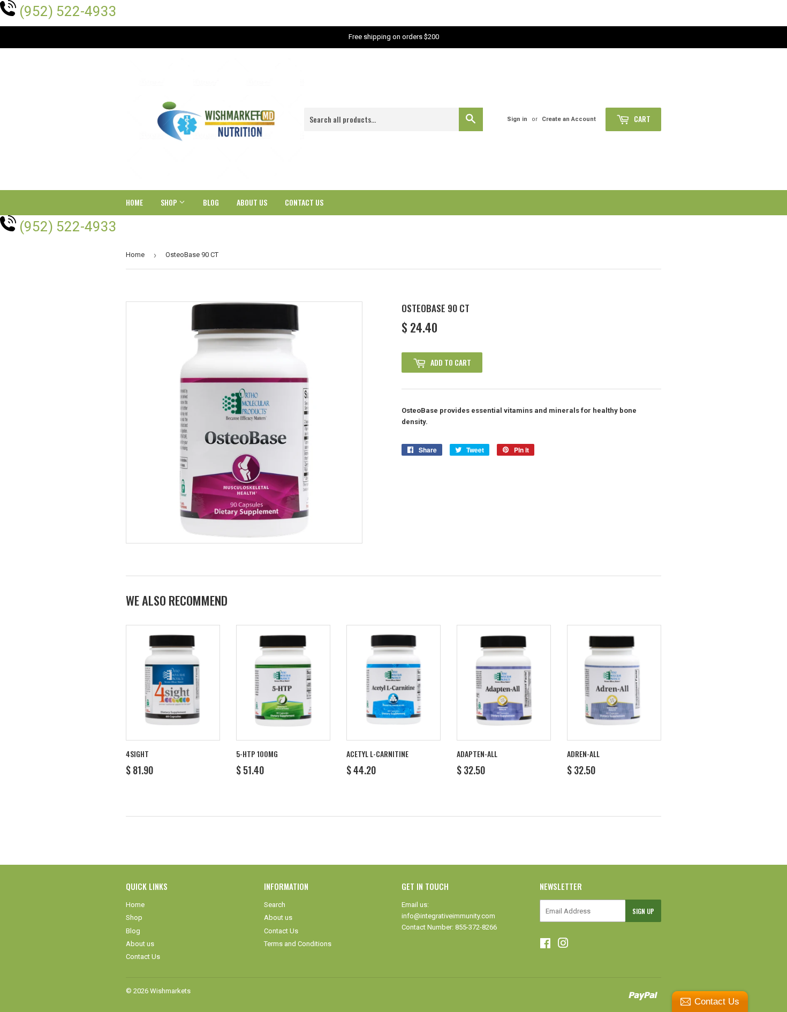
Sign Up (643, 911)
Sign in (517, 119)
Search (274, 905)
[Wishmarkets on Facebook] (545, 945)
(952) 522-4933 (68, 11)
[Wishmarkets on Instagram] (563, 945)
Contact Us (304, 202)
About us (252, 202)
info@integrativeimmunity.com (448, 916)
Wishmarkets (170, 991)
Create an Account (569, 119)
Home (134, 202)
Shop (170, 202)
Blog (211, 202)
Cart (641, 118)
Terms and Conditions (297, 944)
